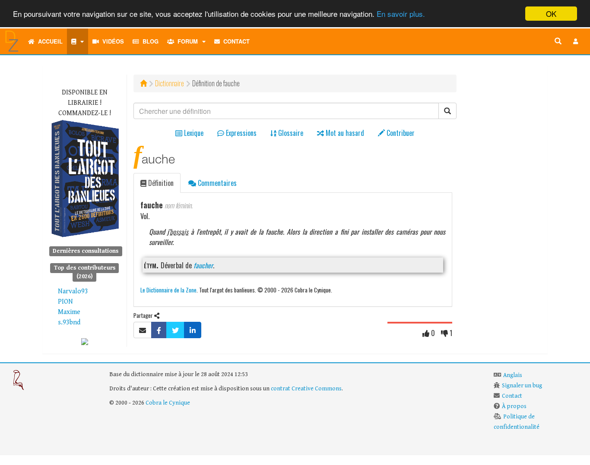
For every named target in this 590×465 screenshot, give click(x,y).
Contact (235, 41)
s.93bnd (69, 322)
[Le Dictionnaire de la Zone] (84, 341)
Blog (149, 41)
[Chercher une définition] (558, 41)
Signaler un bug (522, 385)
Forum (186, 41)
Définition (160, 183)
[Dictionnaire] (77, 41)
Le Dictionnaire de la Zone (168, 289)
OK (551, 13)
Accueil (49, 41)
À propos (514, 406)
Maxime (69, 312)
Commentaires (216, 183)
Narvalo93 (73, 291)
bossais (179, 231)
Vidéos (111, 41)
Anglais (512, 375)
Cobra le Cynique (168, 402)
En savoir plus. (401, 14)
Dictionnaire (169, 83)
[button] (576, 41)
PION (65, 302)
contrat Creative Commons (306, 388)
